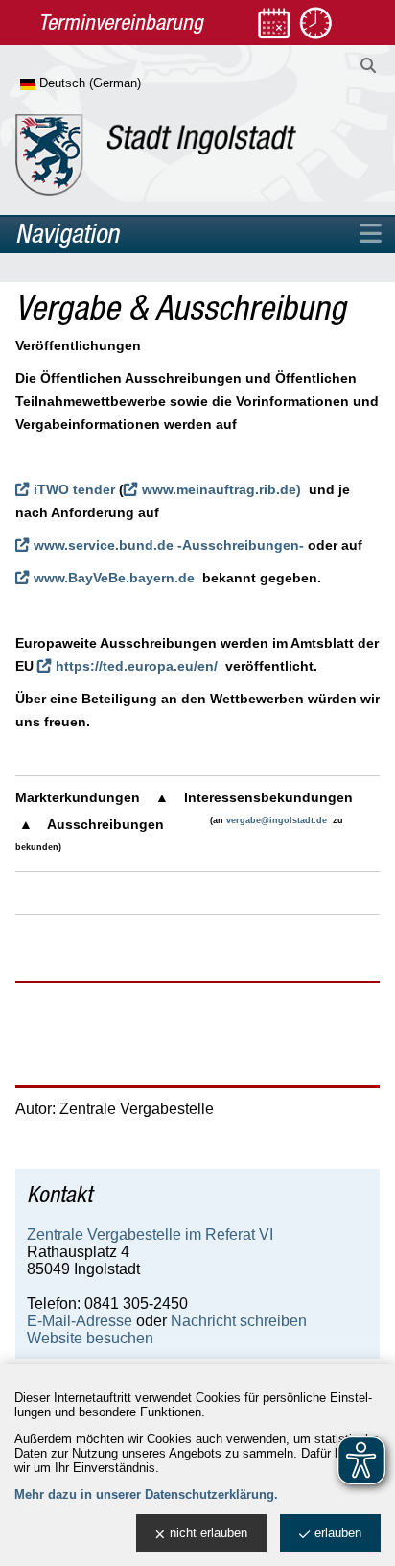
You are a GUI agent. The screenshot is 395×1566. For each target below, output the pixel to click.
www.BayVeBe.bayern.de (114, 577)
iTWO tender (74, 489)
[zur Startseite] (155, 155)
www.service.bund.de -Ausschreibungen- (169, 545)
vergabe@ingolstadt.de (276, 820)
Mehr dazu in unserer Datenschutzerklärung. (146, 1494)
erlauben (337, 1533)
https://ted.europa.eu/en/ (137, 666)
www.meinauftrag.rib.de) (221, 489)
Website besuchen (90, 1338)
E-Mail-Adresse (79, 1321)
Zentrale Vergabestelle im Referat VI (150, 1234)
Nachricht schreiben (239, 1321)
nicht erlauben (208, 1533)
